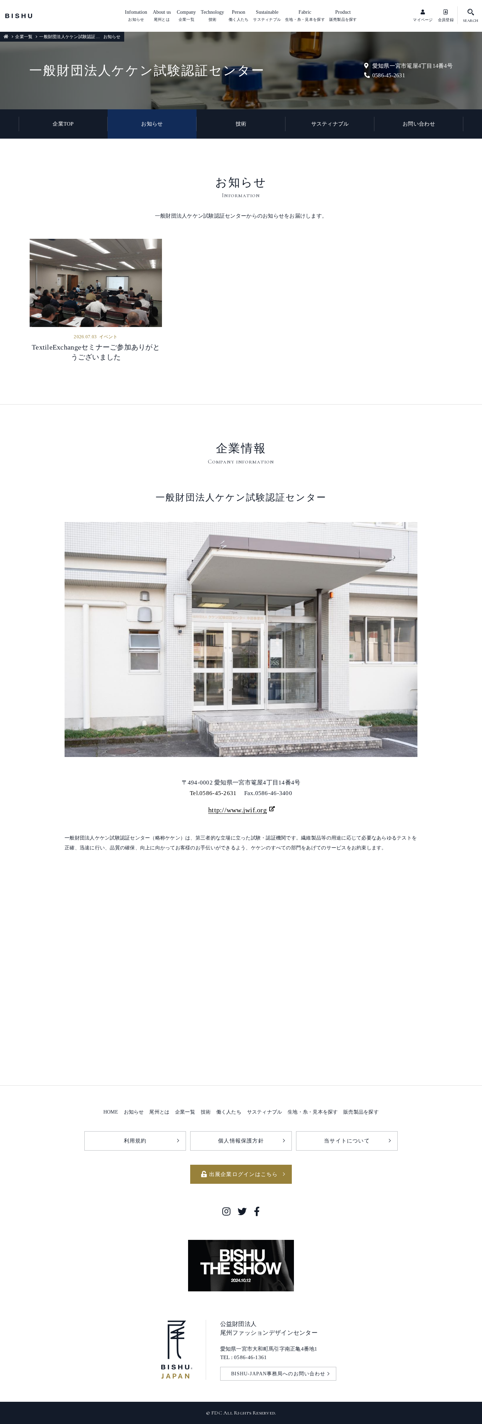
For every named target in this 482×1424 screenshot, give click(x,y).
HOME (110, 1112)
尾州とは (159, 1112)
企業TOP (63, 124)
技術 (241, 124)
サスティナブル (330, 124)
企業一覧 (23, 36)
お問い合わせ (419, 124)
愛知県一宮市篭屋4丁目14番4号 (412, 66)
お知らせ (152, 124)
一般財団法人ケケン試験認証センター (76, 36)
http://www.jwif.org (237, 809)
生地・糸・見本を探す (313, 1112)
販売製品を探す (361, 1112)
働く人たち (228, 1112)
